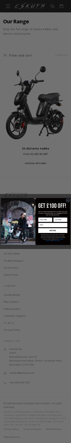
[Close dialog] (67, 200)
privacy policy (56, 240)
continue (53, 231)
